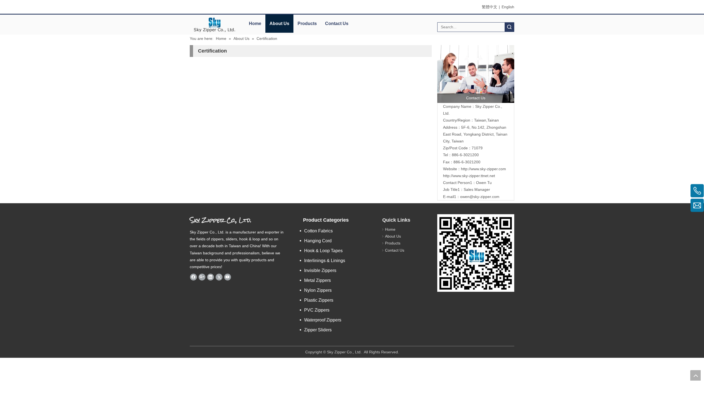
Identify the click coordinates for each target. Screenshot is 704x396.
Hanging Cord (318, 240)
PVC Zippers (316, 310)
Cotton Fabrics (318, 231)
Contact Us (336, 23)
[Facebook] (193, 276)
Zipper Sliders (318, 330)
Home (255, 23)
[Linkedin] (210, 276)
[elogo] (214, 24)
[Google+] (202, 276)
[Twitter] (219, 276)
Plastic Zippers (318, 300)
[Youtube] (227, 276)
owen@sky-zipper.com (479, 196)
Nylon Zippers (318, 290)
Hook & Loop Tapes (323, 250)
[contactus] (475, 74)
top (695, 375)
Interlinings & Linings (324, 260)
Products (307, 23)
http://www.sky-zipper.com (483, 169)
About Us (279, 23)
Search (509, 27)
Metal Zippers (317, 280)
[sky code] (475, 253)
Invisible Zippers (320, 270)
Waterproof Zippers (322, 320)
